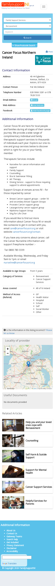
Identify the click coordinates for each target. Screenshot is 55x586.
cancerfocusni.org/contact (26, 231)
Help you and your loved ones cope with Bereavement (38, 425)
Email (35, 100)
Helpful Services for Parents (36, 502)
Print (50, 51)
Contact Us (12, 533)
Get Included (12, 542)
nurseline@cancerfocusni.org (19, 262)
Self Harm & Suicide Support (36, 456)
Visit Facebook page (41, 110)
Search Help (12, 539)
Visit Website (38, 105)
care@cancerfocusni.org (22, 228)
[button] (28, 364)
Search (28, 38)
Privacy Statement (15, 545)
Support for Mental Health (36, 471)
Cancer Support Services (39, 486)
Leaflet (34, 388)
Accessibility (12, 551)
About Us (11, 530)
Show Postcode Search (24, 45)
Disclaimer (12, 548)
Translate (12, 563)
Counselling (32, 440)
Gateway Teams (14, 536)
